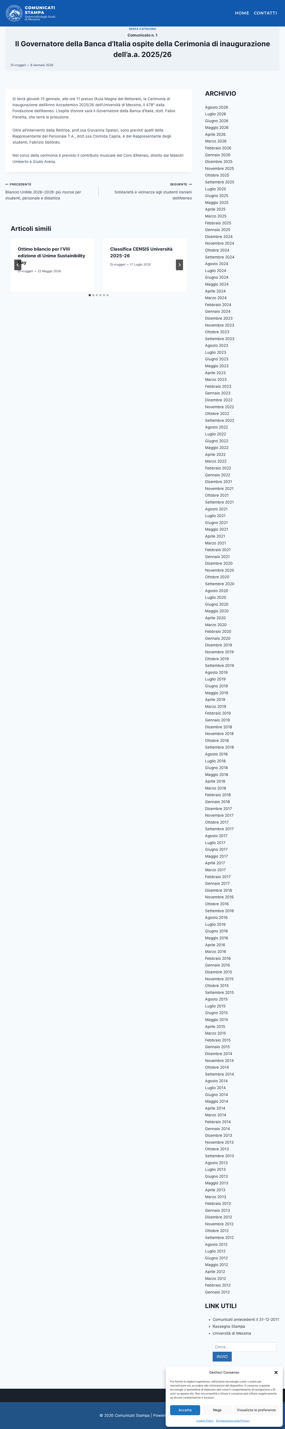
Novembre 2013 (219, 1142)
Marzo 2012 (215, 1278)
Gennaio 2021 (217, 556)
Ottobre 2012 (217, 1230)
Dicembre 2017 (218, 808)
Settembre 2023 (219, 339)
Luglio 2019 (215, 679)
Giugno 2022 (216, 441)
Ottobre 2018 (217, 740)
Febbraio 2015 (218, 1040)
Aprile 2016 (215, 945)
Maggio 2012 (216, 1265)
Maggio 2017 (216, 856)
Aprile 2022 (215, 454)
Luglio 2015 (215, 1006)
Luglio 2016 (215, 924)
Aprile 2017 (215, 863)
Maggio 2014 (216, 1101)
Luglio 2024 (215, 270)
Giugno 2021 (216, 522)
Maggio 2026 (217, 127)
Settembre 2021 (219, 502)
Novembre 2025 (219, 168)
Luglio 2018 (215, 761)
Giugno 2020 (216, 604)
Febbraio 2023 (218, 386)
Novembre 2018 (219, 733)
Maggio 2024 (217, 284)
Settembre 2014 (219, 1074)
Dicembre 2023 (219, 318)
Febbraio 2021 (218, 550)
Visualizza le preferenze (256, 1410)
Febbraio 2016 (218, 958)
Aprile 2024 (215, 291)
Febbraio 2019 (218, 713)
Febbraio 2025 (218, 223)
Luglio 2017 (215, 842)
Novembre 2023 (219, 325)
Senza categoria (142, 28)
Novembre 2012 (219, 1224)
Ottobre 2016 (217, 904)
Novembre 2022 (219, 407)
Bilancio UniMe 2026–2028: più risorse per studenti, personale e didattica (43, 191)
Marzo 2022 (215, 461)
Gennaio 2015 (217, 1047)
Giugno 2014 (216, 1094)
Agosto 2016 (216, 917)
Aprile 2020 (215, 618)
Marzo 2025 (215, 216)
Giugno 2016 (216, 931)
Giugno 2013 (216, 1176)
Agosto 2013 (216, 1163)
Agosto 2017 (216, 836)
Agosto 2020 (216, 591)
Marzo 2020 (216, 625)
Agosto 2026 (216, 107)
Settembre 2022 (219, 420)
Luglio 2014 (215, 1088)
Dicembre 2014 (218, 1053)
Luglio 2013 (215, 1169)
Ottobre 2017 (217, 822)
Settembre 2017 (219, 829)
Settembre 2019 (219, 665)
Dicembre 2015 (218, 972)
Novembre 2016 (219, 897)
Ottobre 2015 (217, 985)
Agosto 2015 (216, 999)
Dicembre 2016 (218, 890)
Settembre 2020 (219, 584)
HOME (242, 13)
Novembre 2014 (219, 1060)
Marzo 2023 (216, 379)
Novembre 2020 (219, 570)
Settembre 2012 (219, 1237)
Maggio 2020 (217, 611)
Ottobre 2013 (217, 1149)
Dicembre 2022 (218, 400)
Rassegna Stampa (229, 1326)
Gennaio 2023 (217, 393)
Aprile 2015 (215, 1026)
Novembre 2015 (219, 979)
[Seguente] (179, 265)
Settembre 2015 (219, 992)
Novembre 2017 (219, 815)
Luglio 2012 (215, 1251)
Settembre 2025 (219, 182)
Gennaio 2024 (217, 311)
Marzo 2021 (215, 543)
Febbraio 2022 (218, 468)
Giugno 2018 (216, 767)
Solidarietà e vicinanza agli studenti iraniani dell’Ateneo (153, 191)
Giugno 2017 (216, 849)
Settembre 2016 (219, 911)
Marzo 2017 (215, 870)
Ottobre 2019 (217, 659)
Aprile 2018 (215, 781)
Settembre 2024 (219, 257)
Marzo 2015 (215, 1033)
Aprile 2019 (215, 699)
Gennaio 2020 (217, 638)
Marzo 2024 (216, 298)
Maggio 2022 (216, 447)
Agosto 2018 (216, 754)
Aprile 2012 (215, 1271)
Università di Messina (232, 1333)
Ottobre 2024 (217, 250)
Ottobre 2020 (217, 577)
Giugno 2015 (216, 1013)
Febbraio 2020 (218, 631)
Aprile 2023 (215, 373)
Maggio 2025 (216, 202)
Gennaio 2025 (217, 229)
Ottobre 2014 (217, 1067)
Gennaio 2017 (217, 883)
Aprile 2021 (215, 536)
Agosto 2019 (216, 672)
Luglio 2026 (215, 114)
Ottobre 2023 (217, 332)
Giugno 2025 (216, 195)
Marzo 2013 (215, 1197)
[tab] (90, 295)
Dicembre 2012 (218, 1217)
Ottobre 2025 (217, 175)
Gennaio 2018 (217, 802)
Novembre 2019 (219, 652)
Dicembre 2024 (219, 236)
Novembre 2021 (219, 488)
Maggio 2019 (216, 693)
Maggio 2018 (216, 774)
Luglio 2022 (215, 434)
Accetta (185, 1410)
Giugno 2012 (216, 1258)
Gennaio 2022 (217, 475)
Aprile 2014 (215, 1108)
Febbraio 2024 (218, 304)
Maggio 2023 (217, 366)
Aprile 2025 (215, 209)
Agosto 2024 (216, 264)
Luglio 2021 (215, 516)
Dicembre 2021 (218, 481)
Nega (217, 1410)
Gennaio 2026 (217, 155)
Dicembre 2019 (218, 645)
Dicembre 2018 (218, 727)
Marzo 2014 (215, 1115)
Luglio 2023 (215, 352)
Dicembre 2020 (219, 563)
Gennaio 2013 (217, 1210)
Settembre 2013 (219, 1156)
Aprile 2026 (215, 134)
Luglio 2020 (215, 597)
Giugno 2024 (216, 277)
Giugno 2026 (216, 121)
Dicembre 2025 (218, 161)
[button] (276, 1372)
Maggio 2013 (216, 1183)
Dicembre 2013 (218, 1135)
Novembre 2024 (219, 243)
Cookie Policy (205, 1420)
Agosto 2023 (216, 345)
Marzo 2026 (216, 141)
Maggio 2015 (216, 1019)
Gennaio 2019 (217, 720)
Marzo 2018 (215, 788)
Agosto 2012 (216, 1244)
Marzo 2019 (215, 706)
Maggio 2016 (216, 938)
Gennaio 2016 (217, 965)
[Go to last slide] (17, 265)
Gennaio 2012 (217, 1292)
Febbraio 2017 (218, 877)
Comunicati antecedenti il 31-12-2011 (246, 1319)
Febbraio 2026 (218, 148)
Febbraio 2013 (218, 1203)
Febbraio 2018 (218, 795)
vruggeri (20, 65)
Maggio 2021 (216, 529)
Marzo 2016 (215, 951)
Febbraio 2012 (218, 1285)
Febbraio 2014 (218, 1122)
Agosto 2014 (216, 1081)
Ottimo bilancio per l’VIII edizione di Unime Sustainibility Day (51, 255)
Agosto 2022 (216, 427)
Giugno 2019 (216, 686)
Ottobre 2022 (217, 413)
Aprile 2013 (215, 1190)
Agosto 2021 (216, 509)
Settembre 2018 (219, 747)
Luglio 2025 (215, 189)
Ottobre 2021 (217, 495)
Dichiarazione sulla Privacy (233, 1420)
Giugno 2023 (216, 359)
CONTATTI (265, 13)
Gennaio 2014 (217, 1129)
